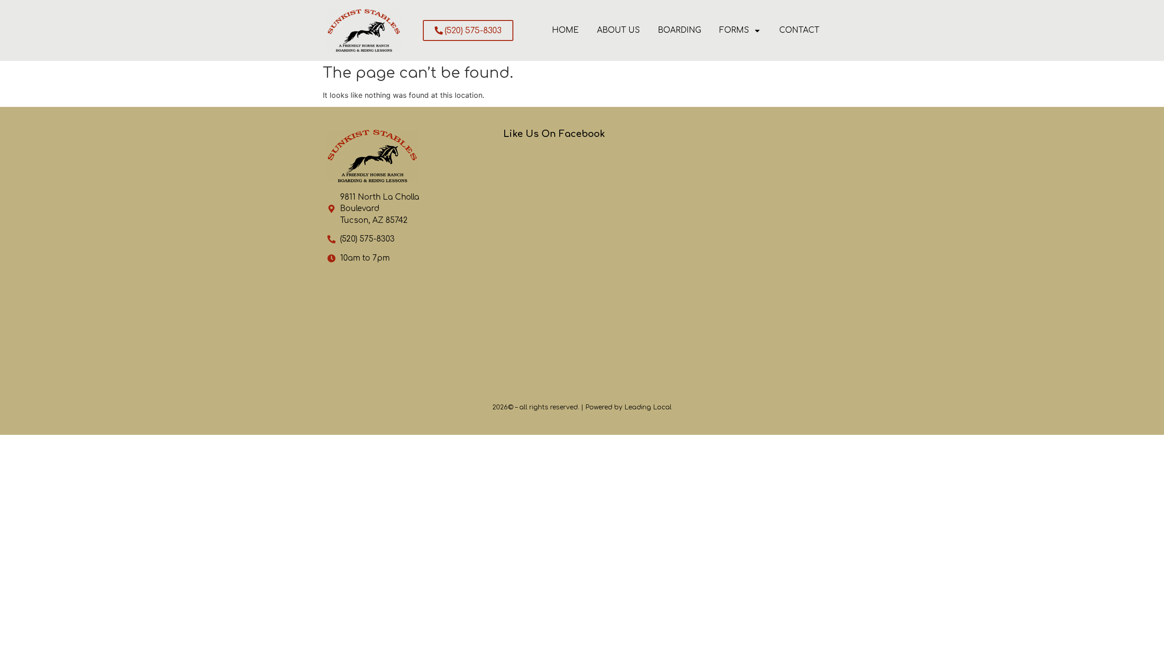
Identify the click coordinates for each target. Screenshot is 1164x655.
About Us (618, 30)
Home (565, 30)
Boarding (679, 30)
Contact (799, 30)
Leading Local (648, 407)
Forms (734, 30)
